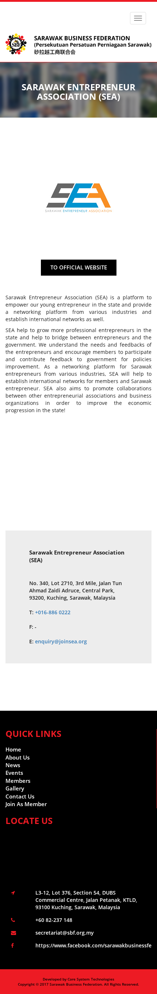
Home (13, 749)
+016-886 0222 (52, 612)
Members (17, 780)
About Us (17, 757)
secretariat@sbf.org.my (64, 932)
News (12, 765)
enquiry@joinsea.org (61, 641)
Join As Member (26, 804)
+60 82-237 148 (53, 919)
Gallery (14, 788)
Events (14, 772)
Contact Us (19, 796)
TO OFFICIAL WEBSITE (78, 267)
